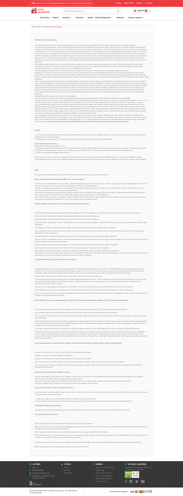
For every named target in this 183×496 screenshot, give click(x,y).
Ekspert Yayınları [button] (136, 18)
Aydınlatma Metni (101, 481)
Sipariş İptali (99, 470)
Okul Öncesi (45, 18)
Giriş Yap (148, 3)
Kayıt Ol (139, 3)
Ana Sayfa (36, 27)
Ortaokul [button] (66, 18)
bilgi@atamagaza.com (113, 442)
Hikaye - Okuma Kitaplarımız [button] (99, 18)
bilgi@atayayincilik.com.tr (106, 73)
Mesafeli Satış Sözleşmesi (104, 478)
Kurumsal (35, 467)
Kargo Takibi (128, 3)
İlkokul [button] (55, 18)
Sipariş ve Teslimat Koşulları (105, 467)
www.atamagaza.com (42, 115)
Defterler (120, 18)
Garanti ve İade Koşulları (103, 476)
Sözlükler (79, 18)
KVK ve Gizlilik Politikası (103, 473)
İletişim (118, 3)
